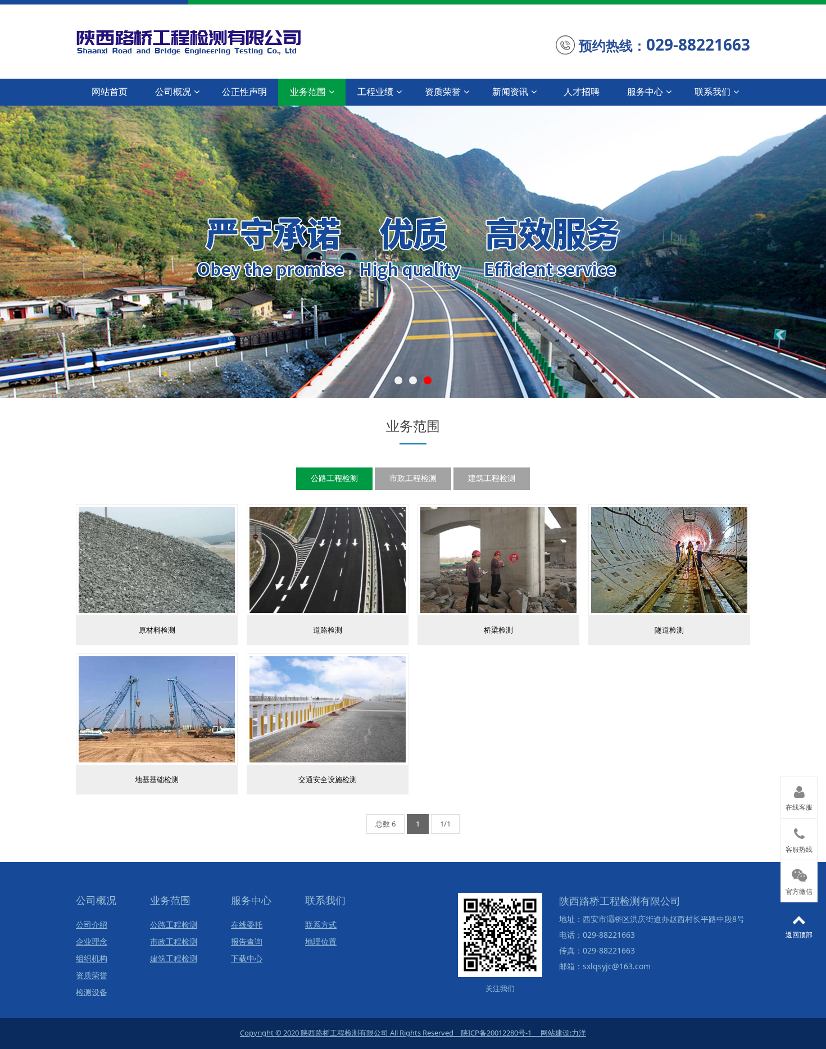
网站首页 (110, 91)
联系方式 (321, 925)
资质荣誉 (443, 91)
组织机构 (91, 959)
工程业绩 (375, 91)
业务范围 (308, 91)
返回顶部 (799, 935)
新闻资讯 (510, 91)
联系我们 (712, 91)
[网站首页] (224, 40)
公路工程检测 (334, 478)
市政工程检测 (413, 478)
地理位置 (321, 942)
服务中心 (645, 91)
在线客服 (799, 807)
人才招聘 (582, 91)
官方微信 (799, 892)
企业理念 (91, 942)
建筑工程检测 (491, 478)
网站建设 (555, 1033)
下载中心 (246, 959)
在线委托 (246, 925)
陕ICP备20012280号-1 (496, 1033)
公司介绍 (91, 925)
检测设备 (91, 992)
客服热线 (799, 849)
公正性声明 (244, 91)
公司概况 (173, 91)
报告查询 (246, 942)
